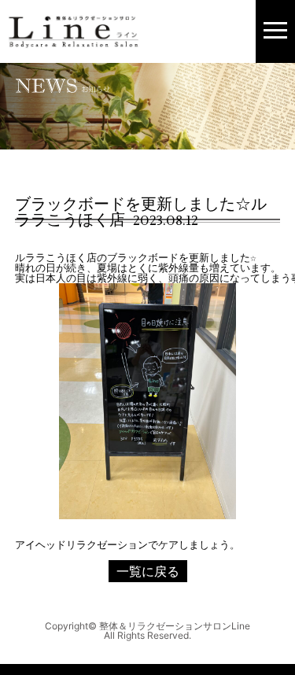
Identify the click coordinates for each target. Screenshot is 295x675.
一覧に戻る (147, 571)
